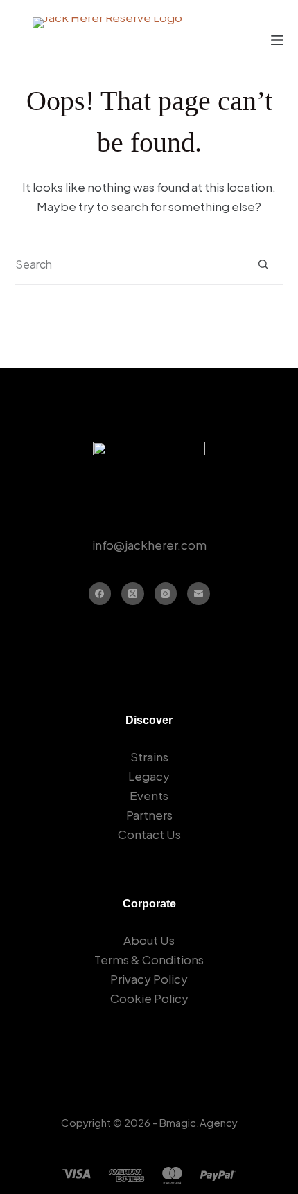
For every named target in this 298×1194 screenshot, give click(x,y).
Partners (149, 814)
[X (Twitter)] (132, 593)
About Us (149, 940)
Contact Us (149, 834)
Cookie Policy (149, 998)
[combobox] (129, 264)
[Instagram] (166, 593)
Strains (149, 756)
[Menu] (277, 40)
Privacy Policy (149, 978)
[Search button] (263, 264)
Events (149, 795)
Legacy (149, 776)
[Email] (198, 593)
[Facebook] (100, 593)
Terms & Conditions (149, 959)
